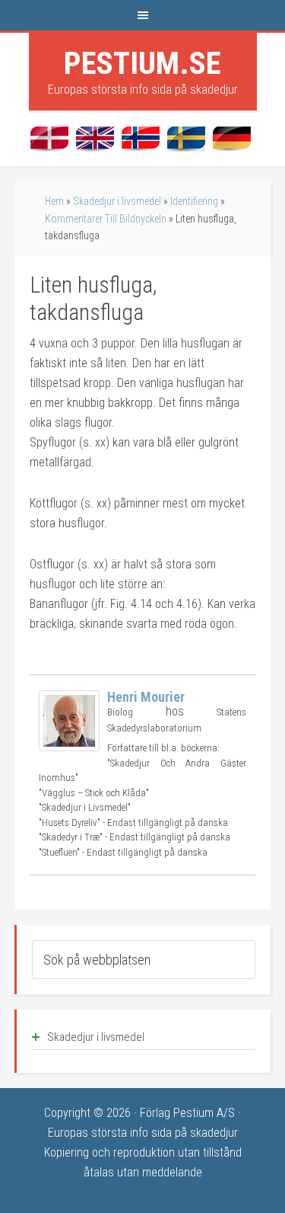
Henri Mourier (146, 697)
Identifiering (194, 201)
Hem (54, 201)
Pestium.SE (142, 63)
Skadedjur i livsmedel (117, 201)
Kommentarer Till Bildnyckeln (105, 219)
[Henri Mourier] (69, 747)
